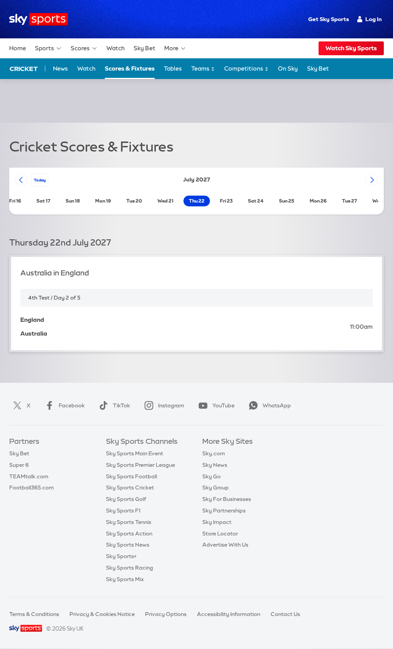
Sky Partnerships (224, 510)
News (60, 68)
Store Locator (220, 533)
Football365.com (31, 487)
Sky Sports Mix (125, 579)
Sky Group (215, 487)
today (40, 180)
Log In (373, 19)
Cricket (24, 69)
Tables (173, 68)
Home (17, 48)
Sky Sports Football (131, 476)
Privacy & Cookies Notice (102, 614)
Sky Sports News (127, 544)
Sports (44, 48)
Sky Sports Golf (126, 499)
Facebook (72, 405)
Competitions (244, 68)
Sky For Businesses (226, 499)
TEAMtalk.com (28, 476)
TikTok (121, 405)
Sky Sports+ (121, 556)
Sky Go (211, 476)
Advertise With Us (225, 544)
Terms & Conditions (34, 614)
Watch (115, 48)
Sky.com (213, 453)
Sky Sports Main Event (134, 453)
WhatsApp (277, 405)
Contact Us (285, 614)
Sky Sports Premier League (140, 465)
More (171, 48)
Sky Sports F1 (123, 510)
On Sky (288, 68)
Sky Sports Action (129, 533)
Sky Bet (144, 48)
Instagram (171, 405)
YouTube (223, 405)
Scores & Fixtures (130, 68)
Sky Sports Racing (129, 567)
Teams (201, 68)
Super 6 (19, 465)
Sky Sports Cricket (130, 487)
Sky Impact (216, 522)
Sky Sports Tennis (128, 522)
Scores (80, 48)
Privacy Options (166, 614)
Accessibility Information (228, 614)
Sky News (214, 465)
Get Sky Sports (328, 19)
